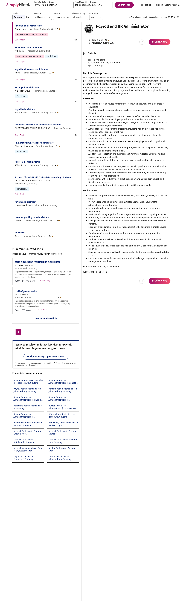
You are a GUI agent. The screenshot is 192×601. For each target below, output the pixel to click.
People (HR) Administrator (27, 162)
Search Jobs (124, 4)
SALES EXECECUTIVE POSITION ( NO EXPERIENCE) (37, 262)
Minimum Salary (78, 13)
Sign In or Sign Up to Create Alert (47, 356)
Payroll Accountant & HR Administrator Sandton (38, 124)
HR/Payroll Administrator (27, 87)
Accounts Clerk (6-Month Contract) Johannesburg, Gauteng (43, 177)
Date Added (94, 13)
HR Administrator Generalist (28, 47)
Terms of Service (62, 363)
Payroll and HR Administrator (29, 26)
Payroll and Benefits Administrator (31, 69)
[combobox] (51, 5)
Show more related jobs (45, 318)
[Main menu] (184, 5)
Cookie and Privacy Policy (28, 365)
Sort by (15, 13)
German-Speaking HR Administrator (32, 217)
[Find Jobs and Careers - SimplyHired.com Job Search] (18, 5)
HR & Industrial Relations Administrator (34, 143)
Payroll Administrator (25, 109)
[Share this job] (141, 42)
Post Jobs (148, 5)
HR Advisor (20, 232)
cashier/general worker (26, 291)
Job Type (56, 13)
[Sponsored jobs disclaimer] (178, 17)
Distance (37, 13)
